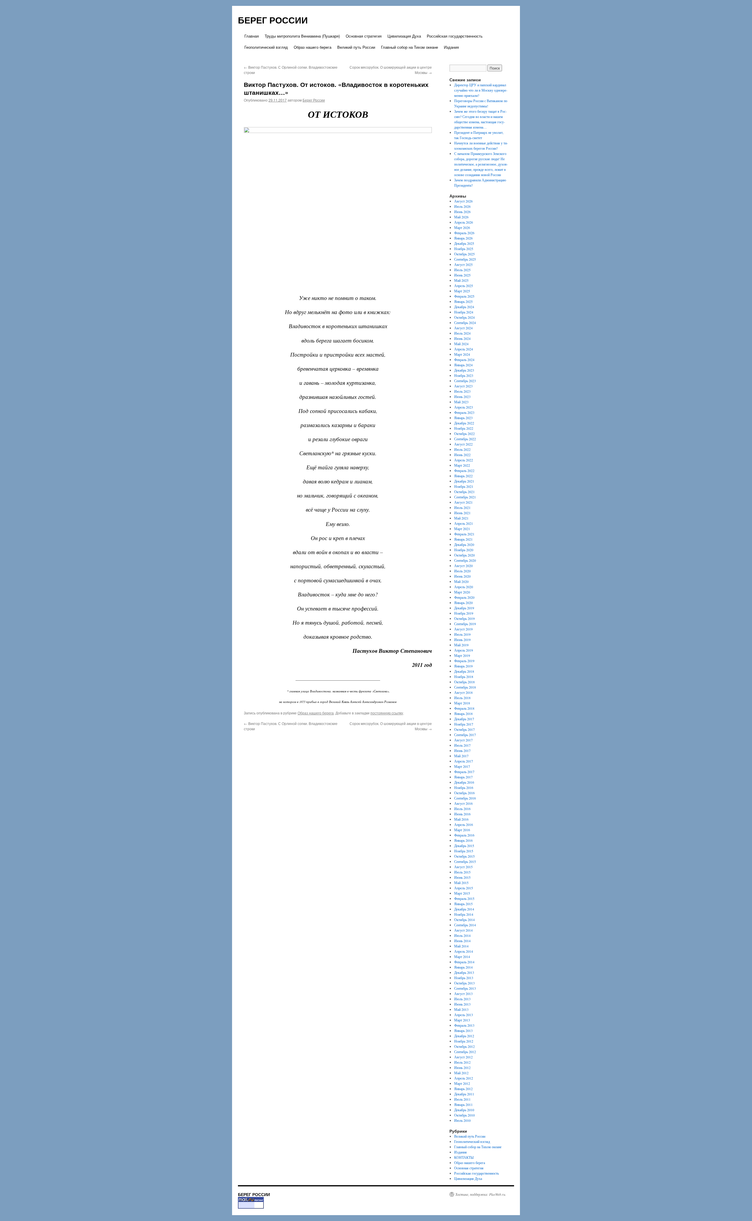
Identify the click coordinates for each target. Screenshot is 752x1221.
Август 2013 (463, 993)
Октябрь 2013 (464, 983)
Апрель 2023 (463, 407)
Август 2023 (463, 386)
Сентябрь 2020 (465, 560)
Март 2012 (462, 1083)
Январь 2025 (463, 301)
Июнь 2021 (462, 512)
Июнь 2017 (462, 750)
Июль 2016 (462, 808)
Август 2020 (463, 565)
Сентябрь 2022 (465, 438)
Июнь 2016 (462, 814)
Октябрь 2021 (464, 491)
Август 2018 (463, 692)
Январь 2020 (463, 602)
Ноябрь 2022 (463, 428)
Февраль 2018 (464, 708)
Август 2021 (463, 502)
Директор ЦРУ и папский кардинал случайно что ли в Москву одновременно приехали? (480, 90)
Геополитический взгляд (266, 47)
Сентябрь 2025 (465, 259)
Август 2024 (463, 328)
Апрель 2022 (463, 460)
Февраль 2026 (464, 232)
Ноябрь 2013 (463, 977)
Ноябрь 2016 (463, 787)
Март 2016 (462, 829)
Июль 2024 (462, 333)
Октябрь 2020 (464, 555)
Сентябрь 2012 (465, 1051)
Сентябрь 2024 (465, 322)
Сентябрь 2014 (465, 925)
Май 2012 (461, 1072)
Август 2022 (463, 444)
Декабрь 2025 (464, 243)
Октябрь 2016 (464, 792)
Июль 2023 (462, 391)
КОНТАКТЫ (464, 1157)
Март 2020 (462, 592)
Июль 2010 (462, 1120)
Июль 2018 (462, 697)
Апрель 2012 (463, 1078)
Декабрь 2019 (464, 608)
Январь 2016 (463, 840)
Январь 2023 (463, 417)
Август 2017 (463, 740)
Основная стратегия (364, 36)
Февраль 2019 (464, 660)
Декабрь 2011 (464, 1094)
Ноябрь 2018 (463, 676)
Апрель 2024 (463, 349)
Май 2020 (461, 581)
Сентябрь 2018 (465, 687)
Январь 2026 (463, 238)
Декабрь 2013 (464, 972)
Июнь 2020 (462, 576)
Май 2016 (461, 819)
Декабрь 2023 (464, 370)
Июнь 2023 (462, 396)
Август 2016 (463, 803)
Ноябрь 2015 (463, 851)
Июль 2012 (462, 1062)
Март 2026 (462, 227)
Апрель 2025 (463, 285)
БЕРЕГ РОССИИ (273, 20)
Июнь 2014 (462, 940)
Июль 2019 (462, 634)
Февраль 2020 (464, 597)
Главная (251, 36)
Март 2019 (462, 655)
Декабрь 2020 (464, 544)
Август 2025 (463, 264)
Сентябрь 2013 (465, 988)
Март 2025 (462, 291)
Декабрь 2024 (464, 306)
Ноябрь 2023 (463, 375)
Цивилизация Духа (404, 36)
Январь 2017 (463, 777)
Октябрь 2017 (464, 729)
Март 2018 (462, 703)
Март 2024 (462, 354)
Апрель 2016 (463, 824)
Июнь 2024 (462, 338)
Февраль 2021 (464, 534)
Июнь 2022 (462, 454)
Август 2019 (463, 629)
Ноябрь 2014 (463, 914)
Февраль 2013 (464, 1025)
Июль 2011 (462, 1099)
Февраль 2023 (464, 412)
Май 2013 (461, 1009)
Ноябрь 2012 (463, 1041)
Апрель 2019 (463, 650)
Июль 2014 (462, 935)
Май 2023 (461, 401)
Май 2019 (461, 644)
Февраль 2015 (464, 898)
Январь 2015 (463, 903)
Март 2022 (462, 465)
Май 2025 (461, 280)
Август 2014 (463, 930)
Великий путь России (356, 47)
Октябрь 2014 (464, 919)
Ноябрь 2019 (463, 613)
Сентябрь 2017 (465, 734)
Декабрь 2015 (464, 845)
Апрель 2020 (463, 586)
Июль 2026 (462, 206)
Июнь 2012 (462, 1067)
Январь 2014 (463, 967)
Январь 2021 (463, 539)
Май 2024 (461, 343)
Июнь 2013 (462, 1004)
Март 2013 (462, 1020)
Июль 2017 (462, 745)
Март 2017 (462, 766)
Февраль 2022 (464, 470)
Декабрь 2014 (464, 909)
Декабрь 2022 (464, 423)
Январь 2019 (463, 666)
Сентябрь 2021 (465, 497)
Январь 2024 (463, 364)
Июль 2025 (462, 269)
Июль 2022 (462, 449)
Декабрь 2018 (464, 671)
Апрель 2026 (463, 222)
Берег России (314, 99)
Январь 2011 (463, 1104)
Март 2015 (462, 893)
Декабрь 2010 (464, 1109)
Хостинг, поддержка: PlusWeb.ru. (480, 1194)
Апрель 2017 (463, 761)
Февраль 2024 (464, 359)
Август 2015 (463, 866)
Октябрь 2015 (464, 856)
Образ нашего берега (312, 47)
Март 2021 (462, 528)
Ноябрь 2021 (463, 486)
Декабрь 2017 (464, 718)
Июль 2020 (462, 571)
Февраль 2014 (464, 961)
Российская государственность (455, 36)
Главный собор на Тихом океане (409, 47)
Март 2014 (462, 956)
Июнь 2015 (462, 877)
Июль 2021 (462, 507)
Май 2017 (461, 755)
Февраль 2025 (464, 296)
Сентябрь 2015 (465, 861)
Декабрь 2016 (464, 782)
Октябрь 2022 (464, 433)
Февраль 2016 (464, 835)
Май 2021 (461, 518)
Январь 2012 (463, 1088)
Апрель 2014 (463, 951)
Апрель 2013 (463, 1014)
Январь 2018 (463, 713)
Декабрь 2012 (464, 1035)
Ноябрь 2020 (463, 549)
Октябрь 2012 (464, 1046)
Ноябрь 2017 (463, 724)
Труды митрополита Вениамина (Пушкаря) (302, 36)
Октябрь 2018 (464, 681)
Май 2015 (461, 882)
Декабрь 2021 (464, 481)
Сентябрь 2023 (465, 380)
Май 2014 (461, 946)
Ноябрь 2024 (463, 312)
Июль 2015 (462, 872)
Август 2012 (463, 1057)
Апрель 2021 (463, 523)
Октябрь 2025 (464, 254)
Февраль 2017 (464, 771)
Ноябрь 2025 (463, 248)
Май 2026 (461, 217)
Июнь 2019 (462, 639)
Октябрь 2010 (464, 1115)
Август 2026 (463, 201)
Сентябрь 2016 (465, 798)
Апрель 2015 (463, 888)
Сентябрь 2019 (465, 623)
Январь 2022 (463, 475)
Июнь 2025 (462, 275)
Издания (451, 47)
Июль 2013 (462, 998)
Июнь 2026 (462, 211)
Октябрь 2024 (464, 317)
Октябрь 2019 (464, 618)
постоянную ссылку (386, 712)
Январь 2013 (463, 1030)
